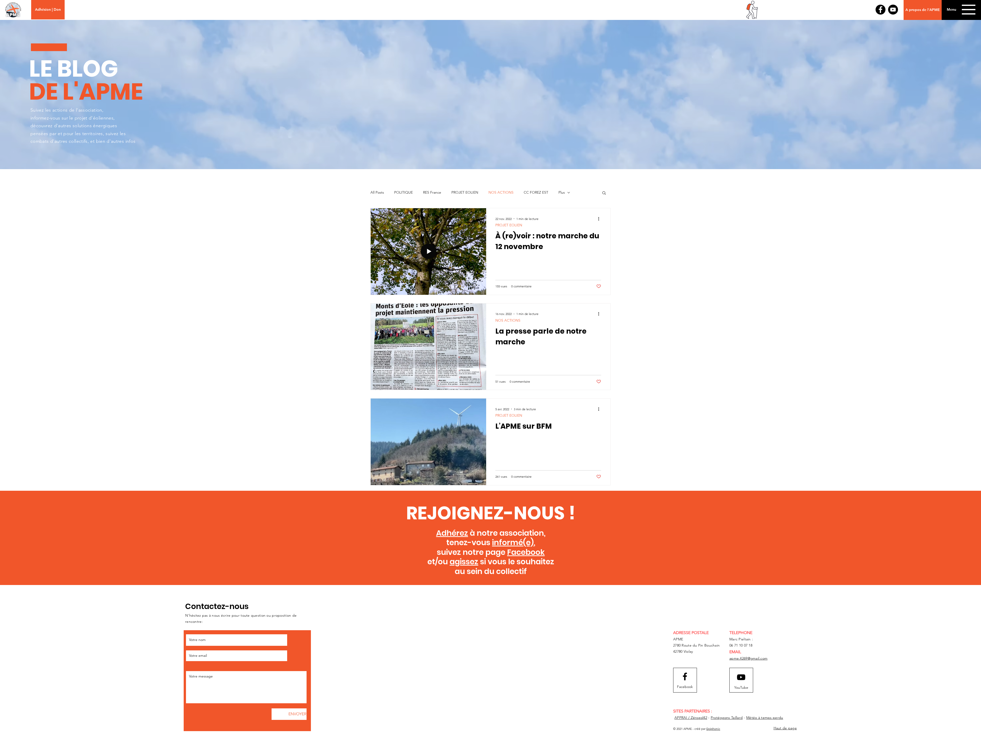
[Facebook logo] (685, 676)
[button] (951, 9)
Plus (561, 192)
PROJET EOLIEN (464, 192)
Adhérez (452, 533)
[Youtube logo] (741, 677)
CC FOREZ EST (536, 192)
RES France (432, 192)
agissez (464, 561)
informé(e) (513, 542)
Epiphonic (713, 729)
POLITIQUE (403, 192)
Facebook (526, 552)
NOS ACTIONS (500, 192)
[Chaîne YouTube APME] (893, 10)
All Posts (377, 192)
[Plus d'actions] (600, 219)
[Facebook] (880, 10)
